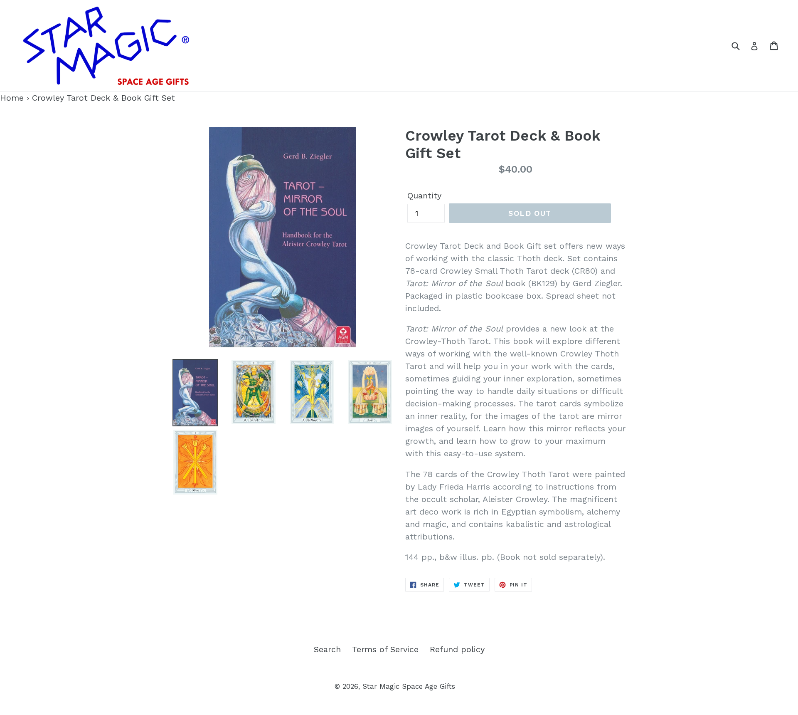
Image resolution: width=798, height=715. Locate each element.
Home (12, 98)
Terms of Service (385, 649)
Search (327, 649)
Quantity (424, 195)
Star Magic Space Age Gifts (408, 686)
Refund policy (457, 649)
